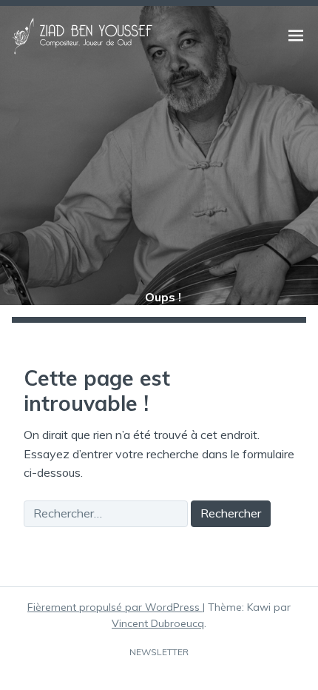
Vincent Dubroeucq (158, 623)
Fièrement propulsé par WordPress (115, 607)
